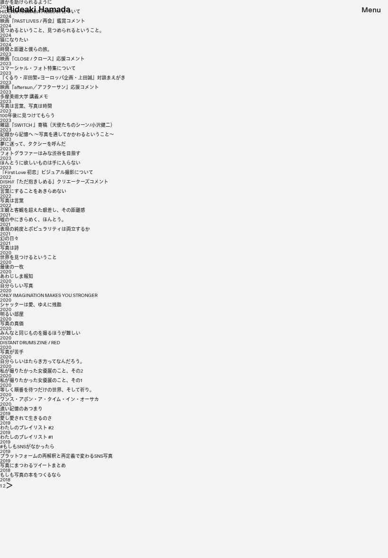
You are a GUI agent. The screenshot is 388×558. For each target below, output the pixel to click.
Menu (371, 10)
